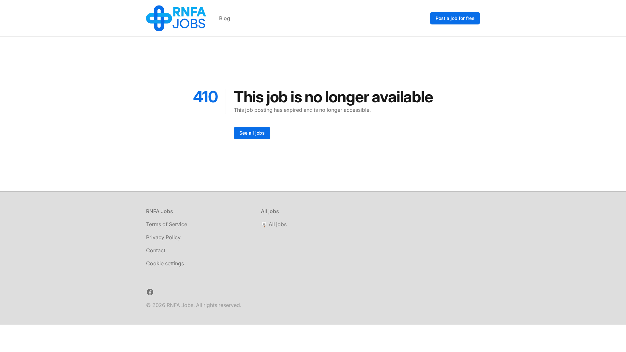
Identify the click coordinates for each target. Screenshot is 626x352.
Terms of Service (166, 224)
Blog (224, 18)
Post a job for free (455, 18)
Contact (155, 250)
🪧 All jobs (274, 224)
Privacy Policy (163, 237)
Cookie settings (165, 263)
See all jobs (252, 133)
